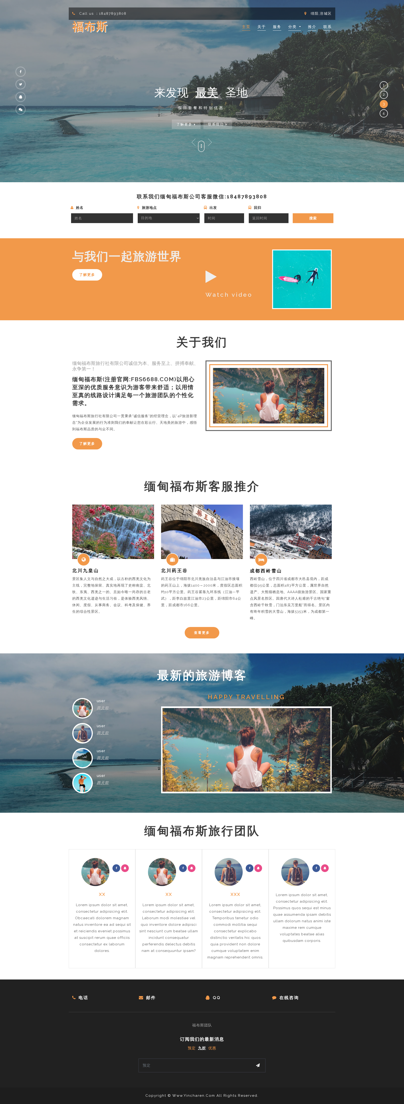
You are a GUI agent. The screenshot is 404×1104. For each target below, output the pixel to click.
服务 (277, 27)
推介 (312, 27)
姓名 (79, 208)
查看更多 (202, 632)
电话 (83, 997)
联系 (327, 27)
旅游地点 (149, 208)
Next (210, 142)
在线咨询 (289, 997)
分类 (293, 27)
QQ (217, 997)
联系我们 (217, 124)
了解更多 (185, 124)
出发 (212, 208)
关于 (261, 27)
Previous (194, 142)
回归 (257, 208)
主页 (246, 26)
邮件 (151, 997)
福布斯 (90, 26)
